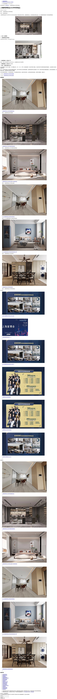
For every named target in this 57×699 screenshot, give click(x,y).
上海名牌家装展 (4, 688)
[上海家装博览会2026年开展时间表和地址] (24, 144)
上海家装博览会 (4, 1)
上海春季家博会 (4, 677)
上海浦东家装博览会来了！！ (6, 337)
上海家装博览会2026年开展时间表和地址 (8, 528)
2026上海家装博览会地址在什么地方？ (8, 364)
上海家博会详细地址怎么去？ (6, 456)
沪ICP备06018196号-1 (27, 691)
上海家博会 (4, 676)
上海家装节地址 (4, 682)
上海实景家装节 (4, 684)
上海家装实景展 (4, 687)
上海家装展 (4, 686)
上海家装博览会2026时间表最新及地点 (8, 493)
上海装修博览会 (4, 674)
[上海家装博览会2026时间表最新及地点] (24, 109)
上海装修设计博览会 (5, 685)
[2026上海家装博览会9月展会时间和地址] (24, 215)
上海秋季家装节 (4, 683)
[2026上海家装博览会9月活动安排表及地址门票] (24, 250)
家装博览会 (7, 5)
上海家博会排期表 (5, 681)
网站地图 (32, 691)
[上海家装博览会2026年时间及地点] (24, 285)
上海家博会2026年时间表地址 (6, 429)
